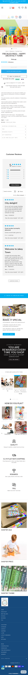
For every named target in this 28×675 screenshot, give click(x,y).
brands (18, 447)
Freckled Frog (18, 51)
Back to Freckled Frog (15, 295)
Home (7, 51)
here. (19, 490)
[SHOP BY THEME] (14, 578)
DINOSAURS (4, 648)
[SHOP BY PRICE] (14, 547)
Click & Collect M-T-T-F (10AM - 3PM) (15, 82)
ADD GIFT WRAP (9, 334)
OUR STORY (4, 624)
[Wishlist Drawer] (22, 7)
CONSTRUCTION (5, 646)
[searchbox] (8, 191)
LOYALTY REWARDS (5, 635)
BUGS (2, 643)
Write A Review (15, 185)
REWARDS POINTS (7, 131)
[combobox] (19, 195)
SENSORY (3, 654)
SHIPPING (3, 631)
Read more (10, 266)
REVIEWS (3, 618)
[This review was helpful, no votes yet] (18, 218)
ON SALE (3, 615)
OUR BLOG (3, 626)
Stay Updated (5, 658)
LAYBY (2, 633)
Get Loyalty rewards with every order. (14, 476)
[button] (14, 673)
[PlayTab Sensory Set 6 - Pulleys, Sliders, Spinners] (20, 381)
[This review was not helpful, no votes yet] (21, 218)
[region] (14, 2)
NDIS (2, 637)
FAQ (3, 129)
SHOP (2, 609)
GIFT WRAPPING (6, 134)
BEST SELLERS (4, 613)
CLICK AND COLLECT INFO (10, 137)
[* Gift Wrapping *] (7, 381)
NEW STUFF (4, 611)
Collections (11, 51)
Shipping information (9, 126)
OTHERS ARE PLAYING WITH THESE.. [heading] (14, 372)
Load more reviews (14, 281)
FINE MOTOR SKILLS (5, 650)
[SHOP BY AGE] (14, 515)
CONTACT (3, 628)
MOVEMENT (4, 652)
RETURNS (3, 639)
